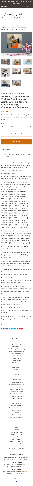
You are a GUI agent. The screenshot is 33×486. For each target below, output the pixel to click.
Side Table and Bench (16, 405)
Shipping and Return (16, 434)
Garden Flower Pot (17, 403)
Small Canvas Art (16, 346)
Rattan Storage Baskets (16, 389)
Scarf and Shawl (16, 415)
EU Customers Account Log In (16, 448)
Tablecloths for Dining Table (16, 396)
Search (16, 342)
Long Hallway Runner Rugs (16, 384)
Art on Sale (16, 369)
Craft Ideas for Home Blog (16, 417)
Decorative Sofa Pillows (16, 394)
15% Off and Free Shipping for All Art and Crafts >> (16, 155)
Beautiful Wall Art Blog (16, 441)
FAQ (16, 427)
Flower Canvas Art (16, 367)
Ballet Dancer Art (16, 363)
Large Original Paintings (16, 353)
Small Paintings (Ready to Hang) (16, 349)
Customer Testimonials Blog (16, 444)
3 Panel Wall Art (16, 356)
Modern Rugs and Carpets (16, 382)
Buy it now (16, 142)
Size (2, 124)
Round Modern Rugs (16, 387)
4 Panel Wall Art (16, 358)
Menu (5, 6)
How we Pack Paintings (16, 372)
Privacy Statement (16, 439)
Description (6, 149)
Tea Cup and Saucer (16, 398)
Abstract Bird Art (16, 365)
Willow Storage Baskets (16, 391)
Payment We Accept (16, 432)
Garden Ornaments (16, 401)
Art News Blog (16, 446)
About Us (16, 425)
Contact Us (16, 437)
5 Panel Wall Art (16, 360)
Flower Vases (16, 412)
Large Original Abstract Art (16, 351)
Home (2, 26)
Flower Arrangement (16, 410)
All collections (16, 374)
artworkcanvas (21, 479)
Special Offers (16, 430)
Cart (30, 6)
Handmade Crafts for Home (16, 408)
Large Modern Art (16, 344)
